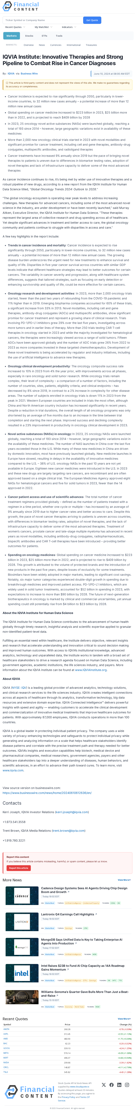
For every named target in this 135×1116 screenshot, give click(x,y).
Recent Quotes (13, 27)
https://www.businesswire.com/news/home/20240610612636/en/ (47, 793)
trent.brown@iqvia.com (68, 830)
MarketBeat (49, 903)
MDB (94, 954)
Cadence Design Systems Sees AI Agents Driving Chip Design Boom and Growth (84, 890)
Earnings (68, 928)
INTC (114, 980)
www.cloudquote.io (79, 1086)
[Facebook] (111, 1091)
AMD (5, 1038)
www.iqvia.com (13, 770)
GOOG (6, 1048)
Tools (59, 35)
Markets (12, 35)
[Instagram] (127, 1091)
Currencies (55, 45)
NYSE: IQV (19, 687)
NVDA (6, 1062)
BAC (5, 1043)
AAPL (5, 1034)
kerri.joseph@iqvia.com (72, 812)
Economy (68, 1007)
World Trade (79, 1007)
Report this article (18, 868)
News (42, 45)
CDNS (113, 903)
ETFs (44, 35)
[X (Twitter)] (103, 1091)
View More (123, 879)
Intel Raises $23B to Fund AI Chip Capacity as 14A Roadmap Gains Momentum (82, 967)
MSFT (5, 1057)
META (6, 1053)
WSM (97, 1007)
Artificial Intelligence (73, 903)
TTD (120, 980)
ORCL (6, 1067)
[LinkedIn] (119, 1091)
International (74, 45)
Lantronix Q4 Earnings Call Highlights (69, 914)
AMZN (6, 1029)
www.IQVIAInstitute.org (91, 670)
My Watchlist (42, 27)
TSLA (5, 1072)
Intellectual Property (91, 903)
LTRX (85, 928)
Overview (29, 45)
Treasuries (91, 45)
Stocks (29, 35)
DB (119, 903)
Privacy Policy (68, 1097)
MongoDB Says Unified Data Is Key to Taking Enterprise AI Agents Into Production (81, 941)
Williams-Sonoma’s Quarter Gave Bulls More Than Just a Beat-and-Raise (85, 993)
